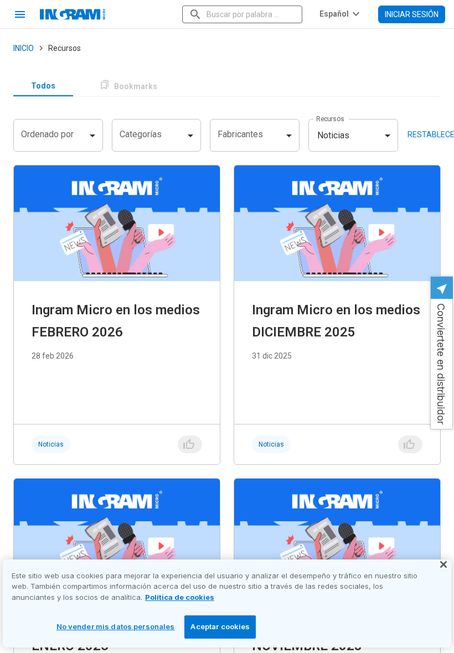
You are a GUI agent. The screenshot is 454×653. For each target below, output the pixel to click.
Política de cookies (179, 597)
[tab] (43, 86)
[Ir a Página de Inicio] (107, 14)
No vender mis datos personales (115, 626)
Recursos (330, 119)
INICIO (23, 48)
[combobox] (243, 14)
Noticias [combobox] (333, 135)
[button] (441, 352)
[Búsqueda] (195, 14)
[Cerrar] (443, 564)
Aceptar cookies (220, 626)
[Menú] (20, 14)
